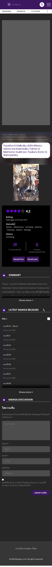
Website (6, 467)
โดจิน (34, 548)
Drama (38, 227)
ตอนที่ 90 (7, 345)
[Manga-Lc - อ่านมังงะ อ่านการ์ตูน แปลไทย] (14, 4)
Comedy (29, 227)
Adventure (18, 227)
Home (4, 134)
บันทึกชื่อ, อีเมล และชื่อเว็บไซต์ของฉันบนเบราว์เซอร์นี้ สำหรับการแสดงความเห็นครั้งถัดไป (24, 484)
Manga (27, 229)
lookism (35, 11)
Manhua (21, 11)
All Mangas (13, 134)
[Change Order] (43, 310)
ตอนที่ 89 (7, 354)
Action (23, 134)
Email (4, 455)
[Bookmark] (37, 245)
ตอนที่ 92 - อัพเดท (10, 326)
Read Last (33, 259)
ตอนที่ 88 (7, 364)
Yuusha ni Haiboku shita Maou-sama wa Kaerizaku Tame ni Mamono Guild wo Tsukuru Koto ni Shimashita (25, 138)
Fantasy (11, 229)
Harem (19, 229)
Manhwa (6, 11)
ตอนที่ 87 (7, 374)
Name (5, 443)
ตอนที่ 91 (6, 335)
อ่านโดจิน (19, 548)
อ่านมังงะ (28, 548)
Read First (19, 259)
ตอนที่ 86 (7, 383)
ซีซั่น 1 (4, 319)
